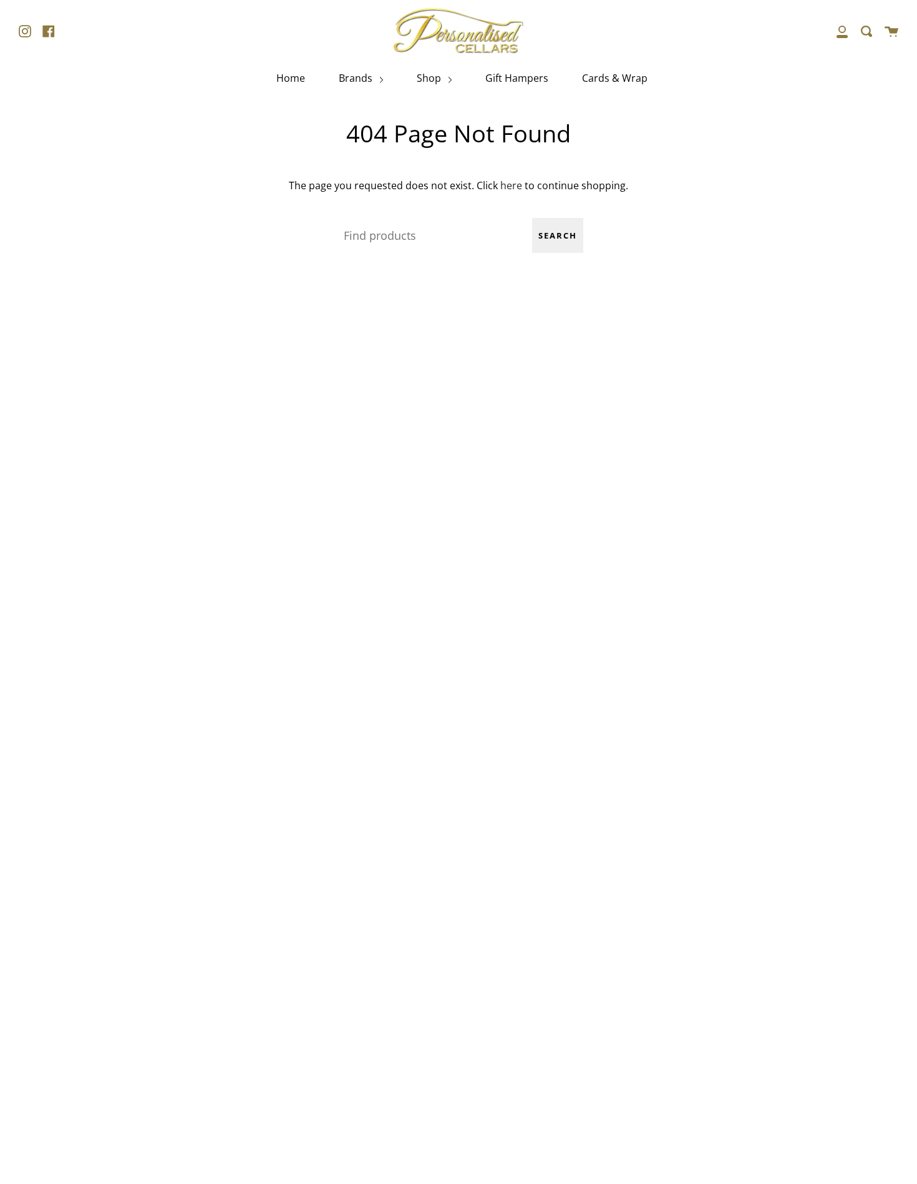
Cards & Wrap (615, 78)
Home (290, 78)
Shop (430, 78)
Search (557, 235)
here (511, 185)
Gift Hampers (516, 78)
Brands (357, 78)
